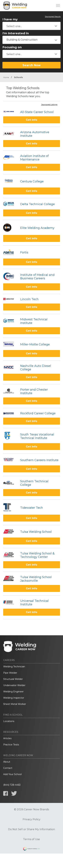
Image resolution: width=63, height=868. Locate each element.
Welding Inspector (13, 697)
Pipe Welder (10, 672)
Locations (8, 721)
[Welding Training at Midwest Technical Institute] (10, 321)
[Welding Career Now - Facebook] (5, 793)
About (6, 761)
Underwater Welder (14, 685)
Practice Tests (11, 744)
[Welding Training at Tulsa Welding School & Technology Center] (10, 555)
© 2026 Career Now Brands (31, 809)
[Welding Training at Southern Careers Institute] (10, 460)
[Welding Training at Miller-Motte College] (10, 344)
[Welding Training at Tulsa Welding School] (10, 532)
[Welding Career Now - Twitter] (14, 793)
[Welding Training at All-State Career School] (10, 112)
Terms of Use (31, 839)
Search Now (31, 65)
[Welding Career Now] (15, 6)
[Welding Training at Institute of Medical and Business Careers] (10, 277)
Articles (7, 738)
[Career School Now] (31, 849)
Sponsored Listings (49, 104)
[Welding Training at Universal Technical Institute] (10, 602)
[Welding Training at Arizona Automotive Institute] (10, 134)
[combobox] (31, 26)
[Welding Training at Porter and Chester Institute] (10, 391)
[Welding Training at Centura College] (10, 181)
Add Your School (12, 774)
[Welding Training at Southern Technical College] (10, 483)
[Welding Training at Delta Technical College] (10, 204)
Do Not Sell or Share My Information (31, 829)
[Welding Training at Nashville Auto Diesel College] (10, 367)
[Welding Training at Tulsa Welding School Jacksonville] (10, 579)
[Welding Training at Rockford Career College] (10, 413)
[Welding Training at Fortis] (10, 252)
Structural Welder (13, 679)
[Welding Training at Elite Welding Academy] (10, 228)
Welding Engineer (13, 691)
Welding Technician (14, 666)
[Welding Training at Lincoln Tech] (10, 299)
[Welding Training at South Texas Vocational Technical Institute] (10, 436)
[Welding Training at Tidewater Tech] (10, 507)
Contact (7, 768)
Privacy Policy (31, 819)
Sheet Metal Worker (14, 704)
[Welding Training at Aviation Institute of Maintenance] (10, 157)
